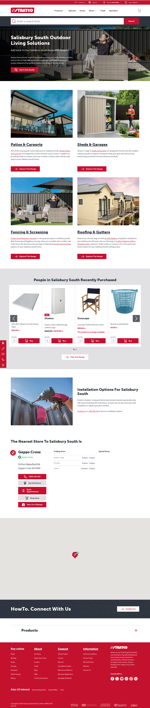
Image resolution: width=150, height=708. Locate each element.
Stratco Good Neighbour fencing (23, 238)
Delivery (61, 662)
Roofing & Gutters (93, 232)
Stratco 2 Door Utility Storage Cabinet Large (56, 326)
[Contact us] (3, 354)
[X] (117, 679)
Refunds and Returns (65, 670)
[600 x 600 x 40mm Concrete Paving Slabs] (25, 303)
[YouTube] (122, 679)
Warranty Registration (65, 674)
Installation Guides (64, 666)
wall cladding (112, 238)
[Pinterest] (131, 679)
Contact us (81, 411)
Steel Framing (15, 674)
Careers (36, 662)
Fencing (13, 666)
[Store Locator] (3, 343)
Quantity (14, 337)
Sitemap (86, 666)
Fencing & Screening (29, 232)
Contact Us (87, 670)
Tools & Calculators (41, 678)
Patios (13, 654)
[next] (136, 318)
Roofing (13, 658)
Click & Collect (63, 654)
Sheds (13, 662)
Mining (13, 678)
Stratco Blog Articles (39, 690)
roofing (119, 241)
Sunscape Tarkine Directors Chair (90, 325)
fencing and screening (62, 244)
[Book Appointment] (3, 365)
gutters (132, 241)
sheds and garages (99, 151)
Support (63, 649)
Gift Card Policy (88, 662)
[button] (75, 555)
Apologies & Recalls (64, 678)
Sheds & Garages (92, 144)
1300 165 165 (93, 411)
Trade (36, 666)
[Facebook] (112, 679)
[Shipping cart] (139, 11)
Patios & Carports (26, 144)
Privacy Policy (88, 658)
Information (90, 649)
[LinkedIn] (136, 679)
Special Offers (53, 690)
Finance (60, 658)
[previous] (13, 318)
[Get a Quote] (3, 348)
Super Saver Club (40, 658)
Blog (35, 670)
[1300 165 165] (3, 359)
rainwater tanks (83, 244)
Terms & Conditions (90, 654)
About (38, 649)
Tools (62, 690)
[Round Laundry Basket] (125, 303)
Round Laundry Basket (119, 324)
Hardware (14, 670)
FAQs (36, 674)
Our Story (37, 654)
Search (131, 21)
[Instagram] (126, 679)
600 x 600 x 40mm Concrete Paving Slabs (24, 325)
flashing (126, 241)
